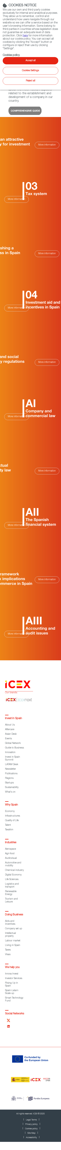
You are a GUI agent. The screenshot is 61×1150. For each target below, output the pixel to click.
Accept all (31, 60)
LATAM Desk (11, 764)
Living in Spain (12, 945)
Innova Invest (11, 974)
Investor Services (13, 978)
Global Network (13, 743)
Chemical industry (14, 870)
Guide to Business (14, 748)
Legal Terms (31, 1120)
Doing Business (14, 914)
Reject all (30, 81)
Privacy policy (31, 1124)
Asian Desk (11, 734)
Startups (9, 783)
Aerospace (10, 849)
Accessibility (31, 1138)
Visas (8, 954)
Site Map (31, 1133)
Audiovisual (11, 858)
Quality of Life (12, 820)
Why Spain (11, 805)
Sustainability (11, 787)
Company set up (13, 929)
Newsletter (10, 769)
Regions (9, 778)
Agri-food (9, 854)
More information (47, 145)
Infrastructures (12, 816)
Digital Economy (13, 875)
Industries (10, 842)
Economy (10, 811)
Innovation (10, 752)
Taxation (9, 830)
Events (8, 739)
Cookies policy (31, 1129)
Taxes (8, 950)
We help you (12, 967)
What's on (10, 792)
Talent (8, 825)
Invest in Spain (13, 718)
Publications (11, 774)
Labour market (12, 941)
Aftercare (9, 729)
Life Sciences (11, 879)
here (25, 35)
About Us (10, 725)
